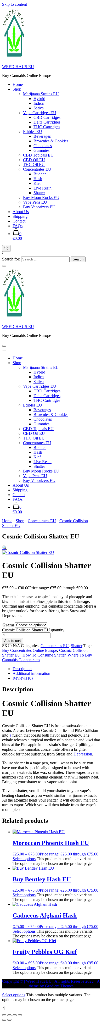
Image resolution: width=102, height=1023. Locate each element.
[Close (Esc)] (20, 1015)
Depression (82, 754)
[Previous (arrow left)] (4, 1020)
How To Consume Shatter (43, 655)
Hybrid (39, 98)
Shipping (20, 216)
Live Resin (42, 188)
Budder (39, 174)
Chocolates (42, 145)
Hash (37, 178)
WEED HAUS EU (18, 66)
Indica (38, 103)
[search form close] (4, 265)
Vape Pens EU (35, 202)
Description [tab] (22, 668)
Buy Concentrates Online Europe (29, 650)
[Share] (15, 1015)
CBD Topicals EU (38, 155)
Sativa (38, 108)
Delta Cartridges (46, 122)
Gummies (41, 150)
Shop (17, 89)
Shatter (39, 193)
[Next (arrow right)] (9, 1020)
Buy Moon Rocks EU (41, 197)
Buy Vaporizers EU (39, 207)
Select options (24, 859)
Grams (8, 625)
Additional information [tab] (31, 673)
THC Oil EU (34, 164)
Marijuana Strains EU (41, 94)
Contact (19, 221)
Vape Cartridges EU (39, 112)
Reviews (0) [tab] (23, 678)
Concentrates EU (37, 169)
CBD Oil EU (34, 160)
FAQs (17, 226)
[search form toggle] (6, 248)
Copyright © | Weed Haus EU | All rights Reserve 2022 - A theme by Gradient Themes (51, 983)
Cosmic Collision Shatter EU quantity (33, 630)
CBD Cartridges (46, 117)
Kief (37, 183)
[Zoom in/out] (4, 1015)
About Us (21, 211)
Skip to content (14, 4)
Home (18, 84)
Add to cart (12, 641)
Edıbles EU (32, 131)
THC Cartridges (46, 127)
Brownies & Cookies (50, 141)
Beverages (42, 136)
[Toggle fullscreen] (9, 1015)
